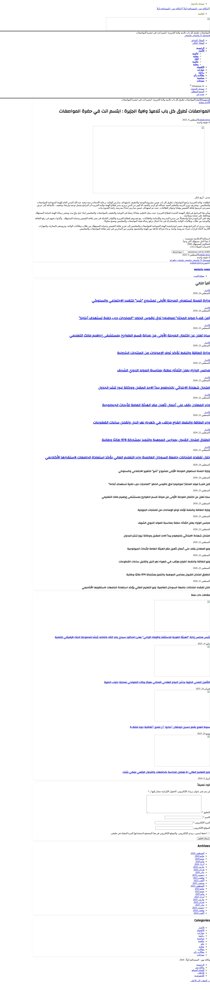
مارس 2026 (198, 867)
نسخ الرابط (177, 252)
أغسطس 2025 (197, 886)
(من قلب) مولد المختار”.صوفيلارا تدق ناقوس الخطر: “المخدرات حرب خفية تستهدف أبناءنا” (144, 318)
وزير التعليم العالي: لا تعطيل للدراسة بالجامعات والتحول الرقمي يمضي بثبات (166, 772)
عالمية (195, 53)
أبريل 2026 (199, 864)
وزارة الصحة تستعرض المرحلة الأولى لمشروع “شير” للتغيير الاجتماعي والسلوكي (151, 300)
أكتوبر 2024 (199, 913)
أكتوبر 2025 (199, 880)
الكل (196, 59)
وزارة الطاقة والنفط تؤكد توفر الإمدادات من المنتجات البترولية (163, 353)
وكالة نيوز (199, 967)
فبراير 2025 (199, 902)
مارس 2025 (198, 899)
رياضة (201, 72)
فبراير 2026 (199, 869)
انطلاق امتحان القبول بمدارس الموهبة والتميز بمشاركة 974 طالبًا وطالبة (156, 440)
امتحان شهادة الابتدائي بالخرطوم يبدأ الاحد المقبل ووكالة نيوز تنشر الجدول (154, 387)
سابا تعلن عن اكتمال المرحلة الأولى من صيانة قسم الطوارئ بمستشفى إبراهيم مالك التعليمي (139, 335)
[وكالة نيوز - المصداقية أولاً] (183, 8)
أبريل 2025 (199, 897)
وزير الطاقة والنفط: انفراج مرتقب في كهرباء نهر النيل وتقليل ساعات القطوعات (151, 422)
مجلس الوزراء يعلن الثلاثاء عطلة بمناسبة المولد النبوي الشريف (163, 370)
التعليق (206, 812)
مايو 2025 (199, 894)
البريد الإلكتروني (201, 822)
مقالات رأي (199, 75)
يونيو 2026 (199, 859)
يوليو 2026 (199, 856)
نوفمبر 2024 (198, 910)
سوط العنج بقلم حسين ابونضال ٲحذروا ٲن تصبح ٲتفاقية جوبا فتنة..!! (170, 727)
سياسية (200, 78)
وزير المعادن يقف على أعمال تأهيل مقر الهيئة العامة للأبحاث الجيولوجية (156, 405)
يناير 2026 (199, 872)
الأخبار (201, 51)
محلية (196, 56)
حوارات (200, 70)
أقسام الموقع (198, 970)
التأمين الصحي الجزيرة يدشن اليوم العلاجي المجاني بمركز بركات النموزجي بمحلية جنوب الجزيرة (157, 682)
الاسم (206, 817)
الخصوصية (199, 975)
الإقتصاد (200, 67)
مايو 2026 (199, 861)
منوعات (200, 80)
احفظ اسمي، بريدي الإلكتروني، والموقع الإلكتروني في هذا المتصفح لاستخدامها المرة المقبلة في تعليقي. (158, 833)
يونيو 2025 (199, 891)
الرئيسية (200, 48)
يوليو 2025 (199, 888)
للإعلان (201, 973)
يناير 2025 (199, 905)
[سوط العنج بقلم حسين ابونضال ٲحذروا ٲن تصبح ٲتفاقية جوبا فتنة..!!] (182, 720)
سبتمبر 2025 (198, 883)
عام (202, 944)
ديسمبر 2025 (198, 875)
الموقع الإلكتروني (202, 828)
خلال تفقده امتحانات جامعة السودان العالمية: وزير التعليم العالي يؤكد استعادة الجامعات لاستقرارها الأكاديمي (127, 457)
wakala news (204, 119)
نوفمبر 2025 (198, 878)
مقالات (201, 949)
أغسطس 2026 (197, 853)
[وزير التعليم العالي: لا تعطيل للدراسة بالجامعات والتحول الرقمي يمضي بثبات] (182, 765)
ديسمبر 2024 (198, 907)
